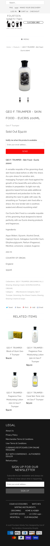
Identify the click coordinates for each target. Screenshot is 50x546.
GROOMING (16, 511)
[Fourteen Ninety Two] (25, 23)
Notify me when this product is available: (21, 140)
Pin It (26, 307)
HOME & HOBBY (32, 511)
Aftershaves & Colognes (25, 292)
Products (16, 47)
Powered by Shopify (30, 528)
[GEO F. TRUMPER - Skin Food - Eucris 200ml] (25, 76)
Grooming (17, 295)
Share (19, 307)
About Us (10, 431)
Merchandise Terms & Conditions (19, 439)
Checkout (34, 11)
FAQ (11, 8)
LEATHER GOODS (17, 514)
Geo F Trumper (12, 125)
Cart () (24, 11)
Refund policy (11, 461)
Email (41, 307)
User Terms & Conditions (16, 443)
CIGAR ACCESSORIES (18, 504)
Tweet (10, 307)
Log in (14, 11)
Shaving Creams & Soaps (15, 299)
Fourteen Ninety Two (20, 525)
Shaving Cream (19, 285)
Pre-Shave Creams (29, 295)
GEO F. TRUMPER (22, 281)
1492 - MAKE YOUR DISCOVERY (28, 8)
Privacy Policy (12, 435)
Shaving (9, 285)
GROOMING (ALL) (36, 281)
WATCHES (36, 504)
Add (33, 307)
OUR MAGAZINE (31, 517)
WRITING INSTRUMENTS (25, 507)
